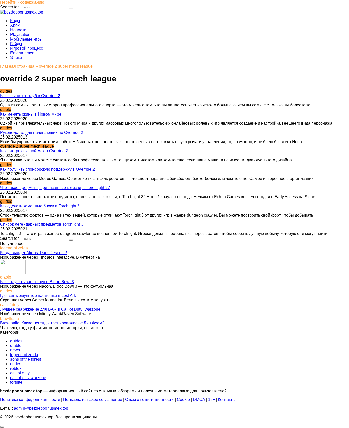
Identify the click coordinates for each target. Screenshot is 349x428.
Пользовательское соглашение (92, 399)
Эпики (16, 57)
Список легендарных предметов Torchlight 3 (41, 224)
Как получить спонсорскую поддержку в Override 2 (47, 169)
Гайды (16, 44)
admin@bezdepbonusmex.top (41, 408)
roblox (15, 368)
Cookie (183, 399)
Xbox (15, 25)
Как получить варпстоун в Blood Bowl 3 (37, 282)
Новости (18, 30)
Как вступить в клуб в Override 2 (30, 96)
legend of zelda (24, 355)
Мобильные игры (26, 39)
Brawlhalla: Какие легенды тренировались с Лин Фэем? (52, 323)
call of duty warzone (28, 377)
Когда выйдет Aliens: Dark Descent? (33, 252)
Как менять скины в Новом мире (30, 114)
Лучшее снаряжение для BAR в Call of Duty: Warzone (50, 309)
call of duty (20, 373)
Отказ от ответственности (149, 399)
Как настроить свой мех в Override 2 (34, 151)
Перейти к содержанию (22, 2)
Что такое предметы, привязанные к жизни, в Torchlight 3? (55, 187)
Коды (15, 21)
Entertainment (23, 53)
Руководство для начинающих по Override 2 (41, 132)
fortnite (16, 382)
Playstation (20, 34)
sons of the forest (25, 359)
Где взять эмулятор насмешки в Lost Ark (38, 295)
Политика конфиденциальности (30, 399)
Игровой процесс (26, 48)
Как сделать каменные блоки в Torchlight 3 (39, 206)
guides (16, 341)
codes (15, 364)
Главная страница (17, 66)
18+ (211, 399)
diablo (15, 345)
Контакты (227, 399)
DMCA (199, 399)
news (15, 350)
